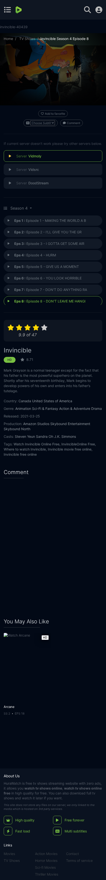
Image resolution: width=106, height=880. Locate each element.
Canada (24, 401)
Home (8, 39)
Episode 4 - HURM (35, 255)
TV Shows (27, 39)
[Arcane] (27, 667)
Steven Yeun (25, 436)
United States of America (52, 401)
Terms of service (79, 860)
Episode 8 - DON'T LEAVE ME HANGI (50, 301)
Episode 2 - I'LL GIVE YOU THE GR (48, 232)
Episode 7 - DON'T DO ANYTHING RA (50, 290)
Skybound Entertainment (70, 424)
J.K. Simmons (65, 436)
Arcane (9, 707)
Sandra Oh (44, 436)
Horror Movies (46, 860)
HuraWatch (12, 783)
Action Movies (46, 854)
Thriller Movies (46, 874)
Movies (9, 854)
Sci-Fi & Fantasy (45, 408)
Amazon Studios (36, 424)
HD (9, 360)
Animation (23, 408)
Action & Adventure (74, 408)
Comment (73, 123)
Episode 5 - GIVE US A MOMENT (46, 266)
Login (98, 9)
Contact (72, 854)
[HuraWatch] (19, 9)
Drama (96, 408)
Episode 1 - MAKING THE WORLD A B (50, 220)
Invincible (18, 350)
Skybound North (17, 429)
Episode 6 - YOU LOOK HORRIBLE (48, 278)
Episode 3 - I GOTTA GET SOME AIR (49, 243)
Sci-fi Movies (45, 867)
